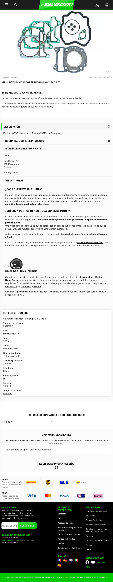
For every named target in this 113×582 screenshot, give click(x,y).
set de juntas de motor (56, 201)
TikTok (88, 567)
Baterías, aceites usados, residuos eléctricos (96, 530)
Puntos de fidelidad (66, 539)
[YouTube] (93, 562)
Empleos (89, 536)
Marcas (88, 545)
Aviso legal (90, 515)
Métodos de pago (65, 523)
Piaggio (8, 421)
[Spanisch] (59, 565)
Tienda (61, 543)
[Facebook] (87, 562)
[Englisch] (71, 560)
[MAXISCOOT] (56, 5)
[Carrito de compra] (107, 5)
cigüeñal (25, 286)
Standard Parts (10, 77)
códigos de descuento (11, 540)
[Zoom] (108, 72)
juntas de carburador (28, 201)
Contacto (62, 513)
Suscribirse (27, 525)
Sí (4, 378)
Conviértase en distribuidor (70, 548)
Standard (7, 393)
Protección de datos (94, 520)
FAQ (59, 518)
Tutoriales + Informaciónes (97, 540)
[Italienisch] (76, 560)
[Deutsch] (65, 560)
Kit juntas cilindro (12, 356)
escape (37, 286)
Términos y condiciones (96, 511)
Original (7, 363)
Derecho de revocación (95, 524)
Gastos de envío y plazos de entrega (70, 528)
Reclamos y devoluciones (69, 534)
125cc (6, 371)
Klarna (88, 549)
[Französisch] (59, 560)
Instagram (101, 562)
